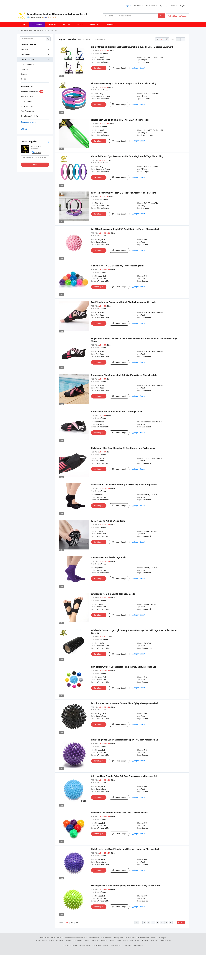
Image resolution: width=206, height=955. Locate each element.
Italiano (87, 940)
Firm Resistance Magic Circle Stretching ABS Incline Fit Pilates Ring (123, 83)
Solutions (66, 24)
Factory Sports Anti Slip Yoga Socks (108, 521)
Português (59, 940)
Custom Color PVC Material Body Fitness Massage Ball (117, 265)
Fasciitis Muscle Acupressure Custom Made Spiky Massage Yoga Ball (124, 703)
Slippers (24, 74)
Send (35, 164)
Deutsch (95, 940)
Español (51, 940)
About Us (52, 24)
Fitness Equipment (27, 64)
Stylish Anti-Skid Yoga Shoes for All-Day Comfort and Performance (123, 448)
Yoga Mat (24, 49)
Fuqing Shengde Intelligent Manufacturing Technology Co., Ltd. (57, 14)
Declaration (127, 945)
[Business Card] (48, 141)
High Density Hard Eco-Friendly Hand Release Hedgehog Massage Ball (125, 849)
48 (77, 922)
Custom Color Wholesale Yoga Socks (108, 557)
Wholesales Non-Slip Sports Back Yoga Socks (113, 594)
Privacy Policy (138, 945)
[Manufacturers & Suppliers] (32, 5)
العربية (112, 940)
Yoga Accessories (27, 59)
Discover (80, 24)
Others (23, 79)
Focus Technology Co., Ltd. (87, 945)
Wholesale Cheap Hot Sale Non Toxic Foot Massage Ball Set (119, 812)
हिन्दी (131, 940)
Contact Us (94, 24)
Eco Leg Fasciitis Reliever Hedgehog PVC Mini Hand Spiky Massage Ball (125, 885)
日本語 (125, 940)
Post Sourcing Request (178, 16)
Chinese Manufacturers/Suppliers (74, 938)
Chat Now (37, 152)
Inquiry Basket (139, 68)
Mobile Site (154, 938)
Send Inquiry (98, 68)
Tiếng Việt (153, 940)
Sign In (128, 5)
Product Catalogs (29, 123)
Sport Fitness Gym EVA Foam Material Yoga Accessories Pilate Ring (123, 193)
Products (38, 24)
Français (68, 940)
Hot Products (44, 938)
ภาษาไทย (138, 940)
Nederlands (104, 940)
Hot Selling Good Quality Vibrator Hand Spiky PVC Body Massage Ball (124, 739)
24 (67, 923)
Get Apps (171, 5)
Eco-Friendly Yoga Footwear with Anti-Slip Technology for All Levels (123, 302)
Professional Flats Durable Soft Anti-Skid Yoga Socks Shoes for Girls (124, 375)
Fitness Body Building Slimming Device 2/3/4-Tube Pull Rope (120, 120)
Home (23, 24)
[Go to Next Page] (183, 39)
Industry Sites (118, 938)
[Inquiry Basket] (161, 5)
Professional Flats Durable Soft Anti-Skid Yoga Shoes (116, 411)
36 (72, 922)
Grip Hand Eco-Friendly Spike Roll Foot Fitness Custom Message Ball (124, 776)
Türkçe (146, 940)
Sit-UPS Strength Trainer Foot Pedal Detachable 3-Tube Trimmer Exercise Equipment (132, 47)
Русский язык (78, 940)
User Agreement (116, 945)
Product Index (144, 938)
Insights (163, 938)
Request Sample (120, 68)
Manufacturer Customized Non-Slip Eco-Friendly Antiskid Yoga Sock (124, 484)
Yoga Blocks (25, 54)
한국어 (118, 940)
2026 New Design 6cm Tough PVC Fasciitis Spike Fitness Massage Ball (125, 229)
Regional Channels (131, 938)
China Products (56, 938)
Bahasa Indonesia (165, 940)
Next (180, 922)
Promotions (110, 24)
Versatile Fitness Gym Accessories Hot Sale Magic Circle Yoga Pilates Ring (127, 156)
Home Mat (24, 69)
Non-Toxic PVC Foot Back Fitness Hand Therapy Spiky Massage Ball (123, 667)
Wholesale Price (106, 938)
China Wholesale (93, 938)
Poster (25, 129)
